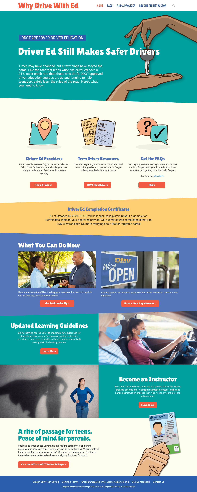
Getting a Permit (70, 482)
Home (100, 5)
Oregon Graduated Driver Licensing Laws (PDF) (105, 482)
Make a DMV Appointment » (140, 303)
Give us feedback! (141, 482)
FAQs (109, 5)
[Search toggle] (173, 5)
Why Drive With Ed (48, 5)
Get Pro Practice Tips (57, 303)
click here (159, 176)
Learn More (49, 351)
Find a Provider (125, 5)
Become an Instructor (152, 5)
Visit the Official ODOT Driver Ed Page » (43, 464)
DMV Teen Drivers (97, 185)
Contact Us (158, 482)
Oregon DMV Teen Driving (46, 482)
